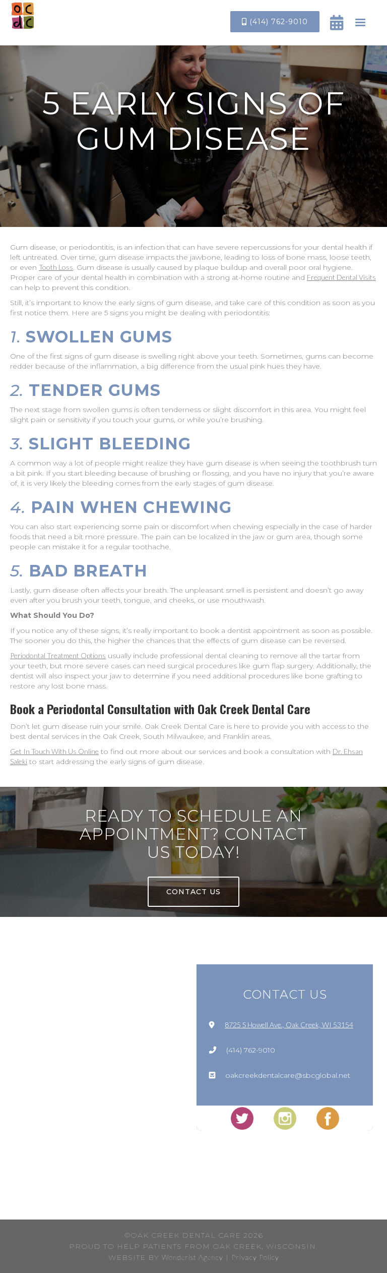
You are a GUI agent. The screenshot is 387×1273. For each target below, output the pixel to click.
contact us (193, 891)
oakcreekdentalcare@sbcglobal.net (287, 1075)
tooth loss (56, 267)
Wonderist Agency (192, 1257)
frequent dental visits (341, 277)
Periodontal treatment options (58, 655)
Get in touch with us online (54, 751)
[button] (360, 23)
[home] (23, 15)
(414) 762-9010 (275, 21)
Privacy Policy (255, 1257)
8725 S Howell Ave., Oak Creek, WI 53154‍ (289, 1024)
